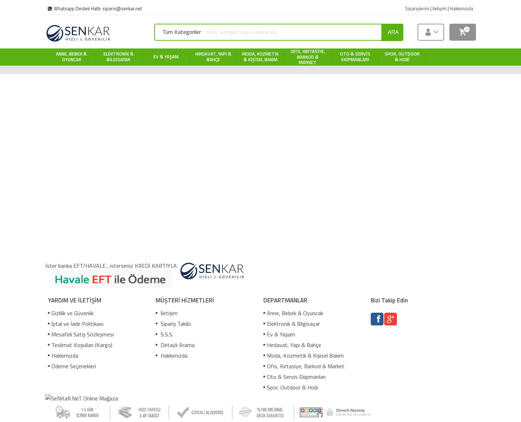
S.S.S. (166, 334)
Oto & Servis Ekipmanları (296, 376)
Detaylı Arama (177, 345)
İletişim (168, 313)
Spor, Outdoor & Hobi (292, 387)
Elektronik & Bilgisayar (293, 323)
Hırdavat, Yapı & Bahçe (294, 345)
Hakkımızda (64, 355)
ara (393, 32)
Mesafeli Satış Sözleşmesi (82, 334)
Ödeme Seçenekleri (73, 366)
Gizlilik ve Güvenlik (72, 313)
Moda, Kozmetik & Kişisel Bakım (305, 355)
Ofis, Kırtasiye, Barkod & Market (305, 366)
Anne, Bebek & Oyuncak (295, 313)
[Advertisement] (260, 123)
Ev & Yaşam (281, 334)
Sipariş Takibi (175, 323)
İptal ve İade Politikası (77, 323)
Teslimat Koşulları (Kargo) (81, 345)
